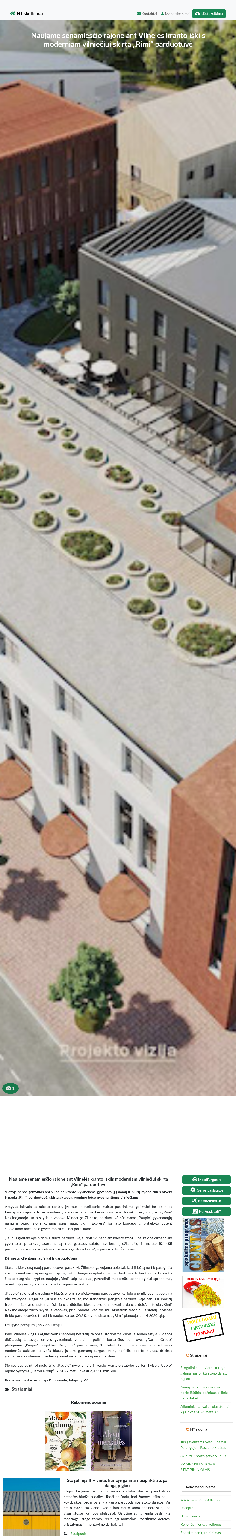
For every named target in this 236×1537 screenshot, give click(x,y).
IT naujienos (190, 1516)
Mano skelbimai (177, 14)
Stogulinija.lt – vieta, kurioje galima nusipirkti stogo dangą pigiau (203, 1373)
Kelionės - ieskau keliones (200, 1524)
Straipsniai (79, 1534)
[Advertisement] (118, 1131)
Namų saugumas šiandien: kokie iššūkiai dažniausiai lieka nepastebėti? (204, 1392)
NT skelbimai (29, 14)
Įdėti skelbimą (211, 13)
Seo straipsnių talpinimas (200, 1533)
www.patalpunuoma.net (200, 1499)
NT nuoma (198, 1429)
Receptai (187, 1508)
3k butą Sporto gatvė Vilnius (203, 1456)
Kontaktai (149, 14)
